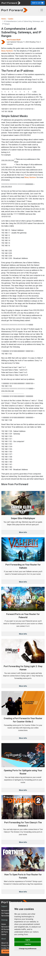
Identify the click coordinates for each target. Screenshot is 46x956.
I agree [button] (27, 940)
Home (3, 19)
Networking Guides (8, 916)
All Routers (5, 929)
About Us (4, 943)
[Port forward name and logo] (10, 3)
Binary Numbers (7, 51)
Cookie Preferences (8, 948)
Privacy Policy (6, 946)
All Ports (4, 932)
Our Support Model (8, 913)
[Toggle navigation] (42, 10)
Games (3, 934)
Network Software (8, 927)
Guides (10, 19)
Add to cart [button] (36, 3)
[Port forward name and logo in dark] (14, 10)
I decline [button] (28, 944)
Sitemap (4, 920)
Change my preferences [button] (27, 948)
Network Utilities (9, 951)
